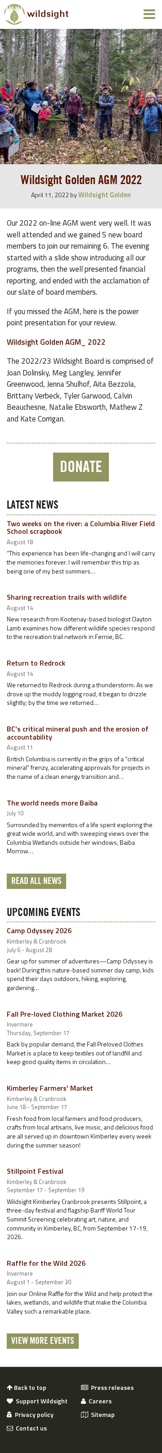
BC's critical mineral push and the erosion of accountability (77, 732)
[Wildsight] (36, 14)
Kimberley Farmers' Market (50, 1088)
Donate (81, 467)
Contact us (30, 1428)
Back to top (29, 1387)
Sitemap (101, 1414)
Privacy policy (33, 1414)
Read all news (36, 881)
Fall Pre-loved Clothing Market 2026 (64, 1014)
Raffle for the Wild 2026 (46, 1263)
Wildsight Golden (104, 195)
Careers (99, 1401)
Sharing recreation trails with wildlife (66, 597)
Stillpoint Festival (35, 1171)
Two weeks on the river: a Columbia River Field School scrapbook (81, 527)
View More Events (42, 1341)
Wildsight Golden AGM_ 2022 (56, 342)
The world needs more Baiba (52, 802)
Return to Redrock (36, 662)
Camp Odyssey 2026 (39, 930)
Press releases (111, 1387)
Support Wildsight (40, 1401)
